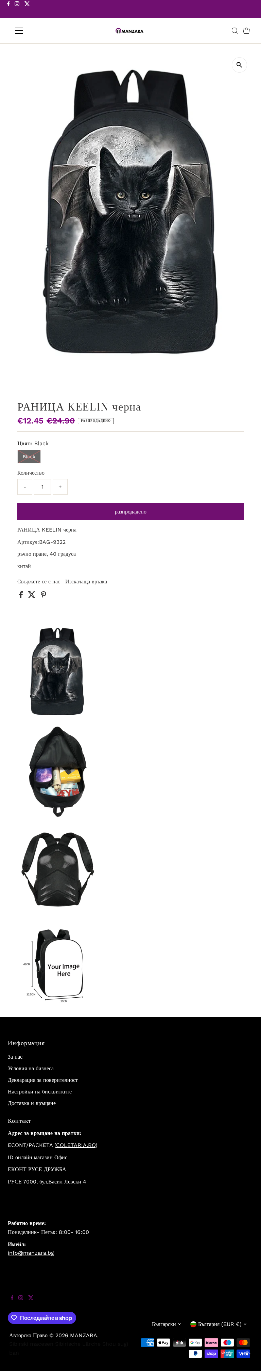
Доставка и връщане (32, 1103)
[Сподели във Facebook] (21, 596)
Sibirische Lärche (78, 1344)
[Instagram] (17, 9)
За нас (15, 1057)
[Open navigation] (39, 30)
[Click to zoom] (239, 65)
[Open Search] (235, 31)
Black (29, 456)
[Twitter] (27, 9)
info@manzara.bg (31, 1253)
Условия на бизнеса (31, 1068)
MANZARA (83, 1335)
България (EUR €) (220, 1324)
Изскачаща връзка (86, 581)
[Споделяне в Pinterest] (43, 596)
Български (164, 1324)
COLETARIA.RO (75, 1145)
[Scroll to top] (247, 1357)
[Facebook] (8, 9)
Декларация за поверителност (43, 1080)
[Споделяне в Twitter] (32, 596)
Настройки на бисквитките (40, 1091)
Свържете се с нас (38, 581)
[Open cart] (246, 31)
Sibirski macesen (31, 1344)
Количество (31, 473)
